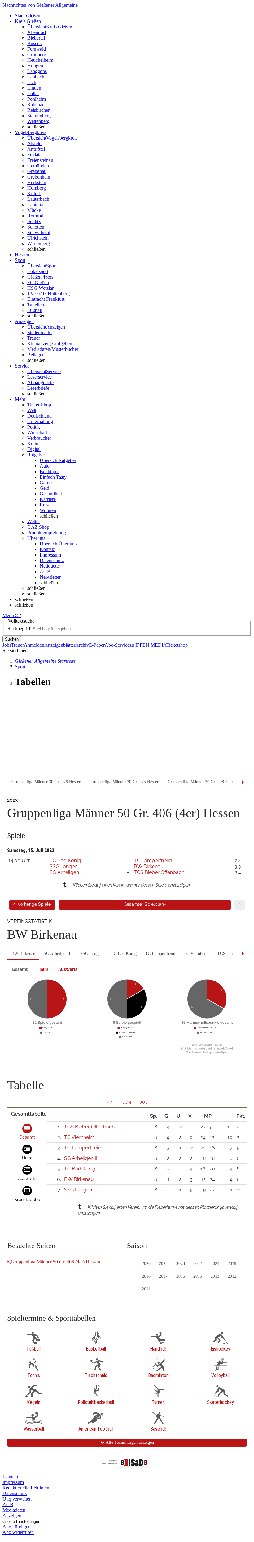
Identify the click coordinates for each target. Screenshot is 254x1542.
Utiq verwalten (17, 1499)
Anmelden (34, 645)
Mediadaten (13, 1510)
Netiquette (50, 566)
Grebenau (36, 171)
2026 (146, 1263)
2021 (215, 1263)
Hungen (35, 65)
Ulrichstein (38, 238)
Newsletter (50, 577)
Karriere (48, 499)
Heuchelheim (40, 60)
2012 (232, 1276)
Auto (45, 465)
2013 (215, 1276)
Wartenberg (38, 243)
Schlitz (34, 221)
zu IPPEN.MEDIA (147, 645)
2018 (146, 1276)
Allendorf (36, 32)
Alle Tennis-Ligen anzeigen (129, 1442)
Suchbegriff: (19, 628)
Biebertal (36, 37)
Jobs (6, 645)
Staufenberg (39, 115)
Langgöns (37, 71)
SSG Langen (63, 866)
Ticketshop (177, 645)
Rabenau (36, 104)
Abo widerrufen (18, 1532)
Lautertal (36, 204)
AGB (45, 571)
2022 (197, 1263)
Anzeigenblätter (59, 645)
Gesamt (20, 969)
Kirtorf (34, 193)
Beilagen (36, 354)
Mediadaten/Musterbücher (52, 349)
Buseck (34, 43)
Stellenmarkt (39, 332)
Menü (8, 615)
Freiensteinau (40, 160)
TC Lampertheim (153, 860)
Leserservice (39, 377)
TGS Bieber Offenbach (159, 872)
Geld (44, 488)
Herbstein (36, 182)
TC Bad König (65, 860)
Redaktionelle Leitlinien (25, 1487)
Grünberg (36, 54)
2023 (180, 1263)
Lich (31, 82)
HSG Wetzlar (40, 288)
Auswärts (67, 969)
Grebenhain (38, 176)
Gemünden (38, 165)
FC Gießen (38, 282)
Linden (34, 87)
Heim (42, 969)
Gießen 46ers (40, 276)
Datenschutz (52, 560)
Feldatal (35, 154)
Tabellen (35, 304)
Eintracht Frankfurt (45, 299)
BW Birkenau (149, 866)
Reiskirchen (38, 110)
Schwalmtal (38, 232)
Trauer (33, 338)
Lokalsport (37, 271)
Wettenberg (38, 121)
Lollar (33, 93)
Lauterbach (38, 199)
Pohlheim (36, 99)
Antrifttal (36, 149)
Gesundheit (51, 493)
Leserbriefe (38, 388)
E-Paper (97, 645)
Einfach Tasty (53, 477)
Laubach (35, 76)
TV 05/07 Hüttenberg (48, 293)
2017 (163, 1276)
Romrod (35, 215)
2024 (163, 1263)
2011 (146, 1289)
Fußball (34, 310)
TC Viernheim (196, 953)
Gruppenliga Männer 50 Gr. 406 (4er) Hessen (55, 1261)
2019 (232, 1263)
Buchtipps (49, 471)
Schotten (35, 226)
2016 (180, 1276)
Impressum (50, 554)
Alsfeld (34, 143)
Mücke (34, 210)
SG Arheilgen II (66, 872)
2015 (197, 1276)
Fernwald (36, 49)
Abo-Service (117, 645)
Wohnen (48, 510)
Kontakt (47, 549)
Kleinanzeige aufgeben (49, 343)
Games (46, 482)
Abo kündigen (16, 1526)
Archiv (82, 645)
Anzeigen (11, 1515)
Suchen (12, 639)
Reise (45, 504)
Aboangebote (40, 382)
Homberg (36, 188)
